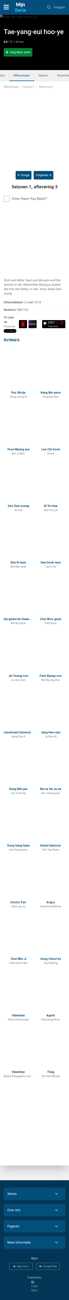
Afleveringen (22, 75)
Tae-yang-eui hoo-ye (34, 32)
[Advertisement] (34, 126)
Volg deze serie (20, 52)
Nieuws (43, 75)
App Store (23, 1266)
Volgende (42, 175)
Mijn (20, 7)
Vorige (24, 175)
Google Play (50, 1266)
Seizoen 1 (28, 86)
